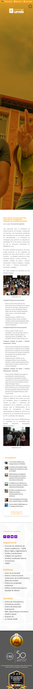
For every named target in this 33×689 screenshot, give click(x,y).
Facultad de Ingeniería (17, 224)
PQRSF (7, 563)
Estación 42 (9, 616)
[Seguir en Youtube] (12, 536)
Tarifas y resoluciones (13, 553)
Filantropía (9, 1)
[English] (2, 1)
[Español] (4, 1)
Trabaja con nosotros (13, 556)
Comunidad (29, 1)
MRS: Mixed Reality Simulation (16, 611)
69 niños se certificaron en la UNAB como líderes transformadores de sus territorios (17, 493)
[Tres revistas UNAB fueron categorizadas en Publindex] (6, 462)
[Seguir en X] (8, 536)
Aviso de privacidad (12, 573)
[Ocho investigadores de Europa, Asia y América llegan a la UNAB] (6, 500)
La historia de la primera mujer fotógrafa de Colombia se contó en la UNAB (18, 469)
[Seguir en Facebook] (4, 536)
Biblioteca (18, 1)
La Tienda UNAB (11, 619)
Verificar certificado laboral (15, 558)
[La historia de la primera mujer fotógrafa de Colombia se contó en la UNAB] (6, 468)
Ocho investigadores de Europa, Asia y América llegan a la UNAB (18, 500)
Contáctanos (10, 561)
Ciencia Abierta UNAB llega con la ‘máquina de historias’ (18, 505)
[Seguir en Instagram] (15, 536)
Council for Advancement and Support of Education (18, 666)
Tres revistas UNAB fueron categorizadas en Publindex (17, 463)
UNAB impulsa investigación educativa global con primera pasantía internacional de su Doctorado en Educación (17, 477)
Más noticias (16, 513)
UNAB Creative (10, 614)
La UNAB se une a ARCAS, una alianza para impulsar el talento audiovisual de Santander (18, 485)
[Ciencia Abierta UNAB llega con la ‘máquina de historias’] (6, 505)
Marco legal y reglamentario (16, 551)
